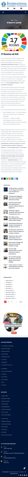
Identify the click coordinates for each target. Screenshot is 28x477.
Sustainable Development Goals (9, 64)
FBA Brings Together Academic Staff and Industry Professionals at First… (16, 212)
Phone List (6, 462)
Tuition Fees (5, 418)
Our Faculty (4, 379)
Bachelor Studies (6, 348)
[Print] (15, 179)
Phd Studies (5, 354)
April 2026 (8, 288)
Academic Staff (6, 356)
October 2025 (9, 296)
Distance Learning (6, 409)
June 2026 (8, 284)
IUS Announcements (7, 435)
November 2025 (10, 294)
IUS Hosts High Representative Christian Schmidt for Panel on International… (15, 251)
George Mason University (7, 143)
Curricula (4, 359)
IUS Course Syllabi (6, 415)
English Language (6, 421)
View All (14, 332)
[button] (17, 179)
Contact (4, 385)
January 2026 (9, 290)
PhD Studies (5, 404)
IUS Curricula (5, 412)
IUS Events (4, 429)
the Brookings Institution (13, 83)
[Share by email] (10, 179)
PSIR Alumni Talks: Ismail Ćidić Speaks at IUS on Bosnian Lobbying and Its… (16, 237)
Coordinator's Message (7, 346)
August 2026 (9, 280)
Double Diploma (6, 406)
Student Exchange (6, 424)
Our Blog (4, 374)
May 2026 (8, 286)
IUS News (4, 432)
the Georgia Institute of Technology (17, 147)
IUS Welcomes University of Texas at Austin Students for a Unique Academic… (16, 231)
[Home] (14, 4)
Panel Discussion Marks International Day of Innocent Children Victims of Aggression (16, 205)
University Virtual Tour (7, 365)
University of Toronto (19, 143)
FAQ (3, 382)
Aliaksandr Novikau (12, 160)
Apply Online (5, 395)
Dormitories (5, 426)
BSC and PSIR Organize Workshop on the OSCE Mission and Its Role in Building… (15, 259)
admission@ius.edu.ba (10, 458)
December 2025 (10, 292)
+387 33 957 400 (8, 448)
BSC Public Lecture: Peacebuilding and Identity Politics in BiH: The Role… (16, 218)
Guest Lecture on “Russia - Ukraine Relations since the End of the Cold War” (16, 266)
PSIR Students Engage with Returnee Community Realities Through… (16, 244)
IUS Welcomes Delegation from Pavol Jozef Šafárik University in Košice (15, 198)
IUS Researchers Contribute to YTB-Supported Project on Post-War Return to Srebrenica (16, 191)
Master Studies (5, 351)
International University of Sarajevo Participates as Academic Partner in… (16, 225)
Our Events (4, 376)
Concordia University (6, 145)
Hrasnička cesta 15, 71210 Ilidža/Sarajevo (14, 453)
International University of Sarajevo (16, 472)
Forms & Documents (7, 371)
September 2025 (10, 298)
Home (12, 20)
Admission (4, 362)
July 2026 (8, 282)
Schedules (4, 368)
